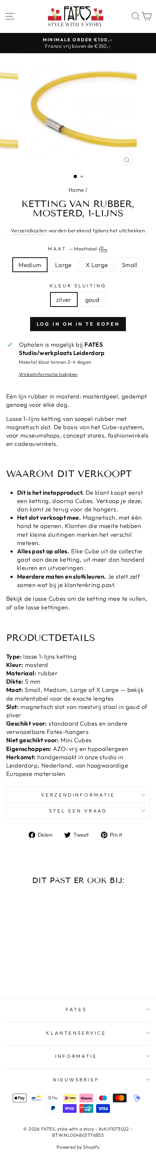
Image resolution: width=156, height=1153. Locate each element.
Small (129, 265)
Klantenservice (76, 1033)
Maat (73, 249)
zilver (63, 299)
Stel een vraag (78, 811)
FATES (76, 1009)
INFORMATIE (76, 1056)
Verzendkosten (29, 230)
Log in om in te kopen (78, 324)
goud (92, 299)
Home (76, 189)
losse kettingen (47, 607)
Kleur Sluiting (78, 285)
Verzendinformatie (78, 795)
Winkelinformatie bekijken (48, 374)
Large (63, 265)
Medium (30, 265)
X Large (97, 265)
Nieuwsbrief (76, 1079)
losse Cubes (49, 598)
